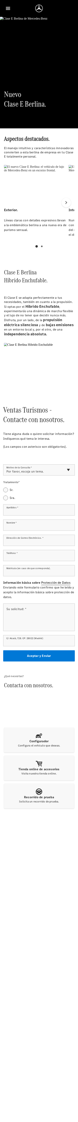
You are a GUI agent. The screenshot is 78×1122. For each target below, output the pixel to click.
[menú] (8, 8)
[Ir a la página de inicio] (39, 8)
